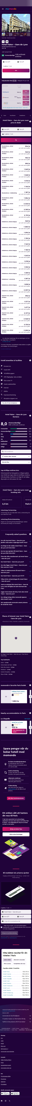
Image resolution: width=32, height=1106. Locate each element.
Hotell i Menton (7, 983)
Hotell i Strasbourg (8, 992)
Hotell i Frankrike (24, 1028)
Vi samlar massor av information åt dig (13, 1018)
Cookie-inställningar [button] (6, 349)
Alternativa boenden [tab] (19, 959)
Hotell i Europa (15, 1028)
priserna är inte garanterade (8, 1010)
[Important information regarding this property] (30, 491)
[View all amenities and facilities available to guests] (30, 360)
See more (27, 718)
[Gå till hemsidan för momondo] (11, 9)
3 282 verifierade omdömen (20, 55)
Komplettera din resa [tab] (19, 963)
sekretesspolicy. (13, 937)
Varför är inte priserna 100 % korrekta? (13, 1021)
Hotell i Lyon (6, 988)
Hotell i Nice (6, 971)
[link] (19, 731)
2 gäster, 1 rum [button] (7, 66)
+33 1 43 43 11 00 (7, 52)
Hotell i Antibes (7, 976)
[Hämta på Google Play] (5, 1093)
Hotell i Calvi (6, 981)
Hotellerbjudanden (6, 1028)
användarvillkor (4, 937)
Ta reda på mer (6, 341)
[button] (3, 9)
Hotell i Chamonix (7, 985)
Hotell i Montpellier (8, 995)
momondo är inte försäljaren (10, 1015)
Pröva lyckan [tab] (7, 963)
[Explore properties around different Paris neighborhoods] (30, 713)
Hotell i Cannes (7, 974)
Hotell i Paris (14, 1029)
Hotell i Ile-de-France (5, 1029)
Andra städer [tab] (7, 959)
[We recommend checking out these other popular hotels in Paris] (30, 685)
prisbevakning (12, 789)
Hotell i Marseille (7, 978)
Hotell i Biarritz (7, 990)
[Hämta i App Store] (15, 1093)
